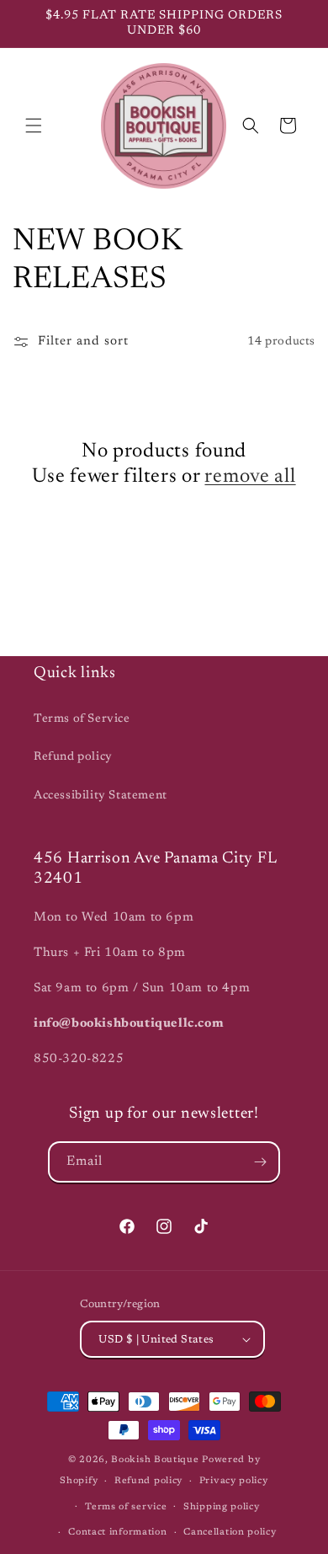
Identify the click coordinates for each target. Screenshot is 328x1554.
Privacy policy (233, 1481)
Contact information (117, 1532)
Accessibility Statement (100, 796)
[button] (33, 125)
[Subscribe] (259, 1162)
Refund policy (73, 757)
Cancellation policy (229, 1532)
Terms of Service (82, 719)
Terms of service (126, 1507)
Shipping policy (221, 1507)
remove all (249, 477)
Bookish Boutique (154, 1460)
